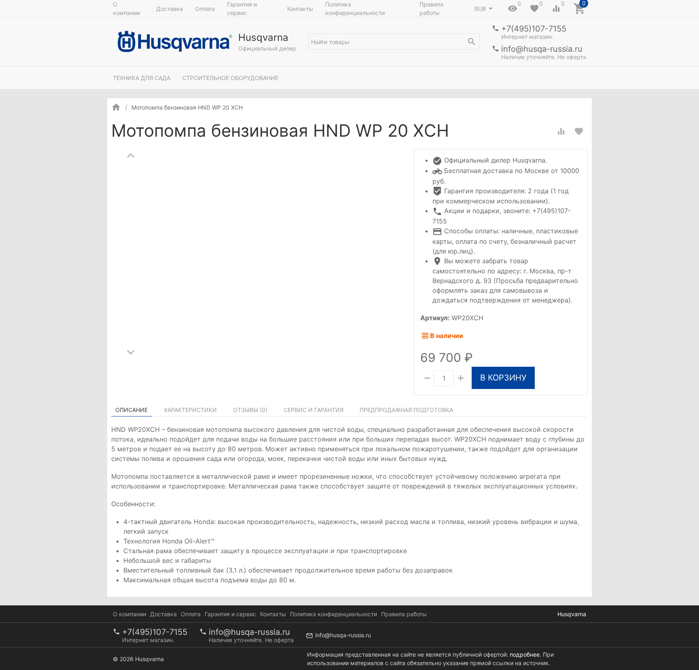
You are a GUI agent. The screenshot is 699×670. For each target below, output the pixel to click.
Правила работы (431, 8)
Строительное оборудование (230, 77)
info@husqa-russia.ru (541, 49)
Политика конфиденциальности (355, 8)
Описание (131, 409)
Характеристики (190, 409)
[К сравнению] (561, 131)
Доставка (169, 8)
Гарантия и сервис (242, 8)
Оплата (205, 8)
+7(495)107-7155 (533, 29)
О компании (126, 8)
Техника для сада (141, 77)
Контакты (300, 8)
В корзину (503, 378)
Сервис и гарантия (313, 409)
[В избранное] (579, 131)
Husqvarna (571, 614)
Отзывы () (250, 409)
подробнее (525, 654)
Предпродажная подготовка (406, 409)
